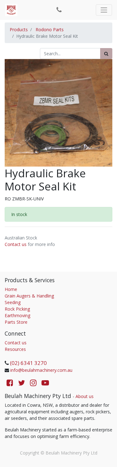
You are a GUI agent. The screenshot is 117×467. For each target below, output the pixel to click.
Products (19, 29)
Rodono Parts (50, 29)
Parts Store (16, 322)
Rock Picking (17, 309)
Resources (15, 349)
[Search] (106, 53)
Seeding (13, 302)
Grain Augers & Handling (29, 296)
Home (11, 289)
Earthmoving (17, 315)
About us (85, 396)
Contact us (16, 244)
